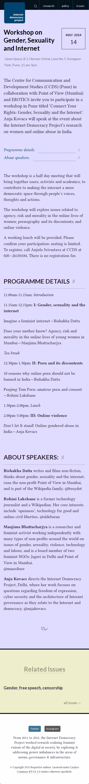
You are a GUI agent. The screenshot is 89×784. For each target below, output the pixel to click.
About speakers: (41, 157)
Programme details (41, 150)
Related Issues (44, 669)
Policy (65, 6)
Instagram (52, 728)
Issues (80, 6)
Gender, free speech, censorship (33, 687)
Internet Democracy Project (15, 13)
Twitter (34, 728)
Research (48, 6)
